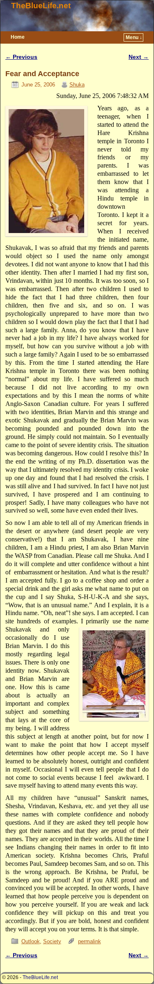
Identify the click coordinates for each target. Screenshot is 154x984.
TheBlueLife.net (41, 5)
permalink (89, 941)
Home (18, 37)
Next (139, 57)
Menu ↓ (134, 37)
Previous (21, 57)
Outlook (30, 941)
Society (52, 941)
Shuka (77, 85)
